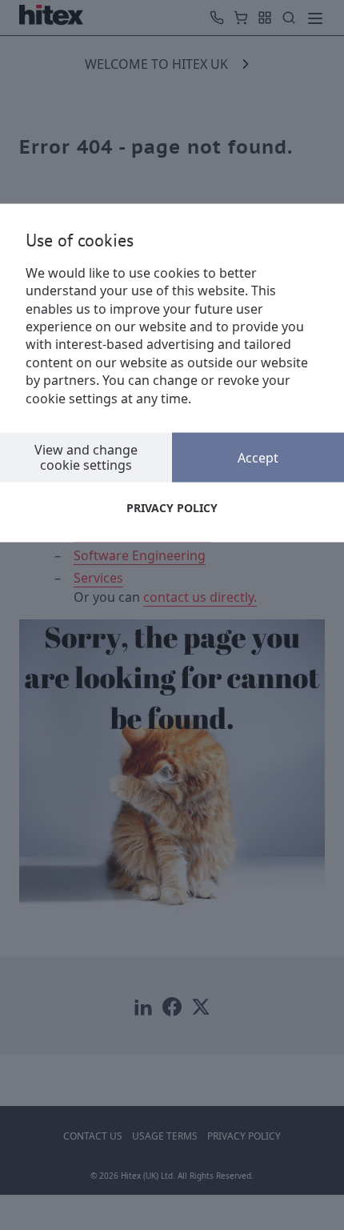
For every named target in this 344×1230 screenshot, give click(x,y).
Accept (258, 457)
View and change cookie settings (86, 456)
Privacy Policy (172, 507)
